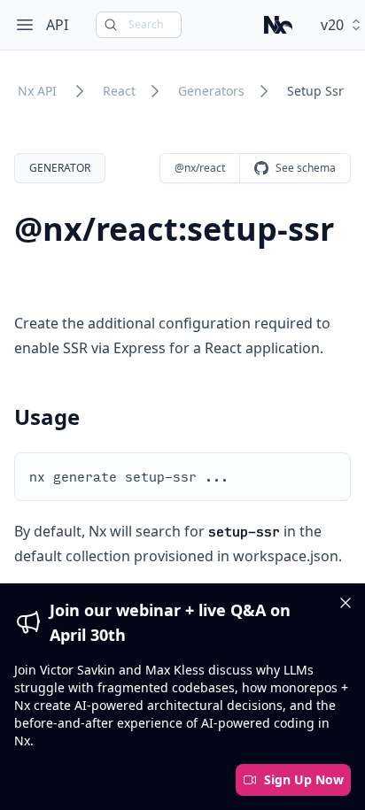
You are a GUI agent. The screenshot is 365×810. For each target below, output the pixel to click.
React (119, 90)
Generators (211, 90)
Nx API (37, 90)
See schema (306, 167)
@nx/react (200, 167)
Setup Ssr (315, 90)
